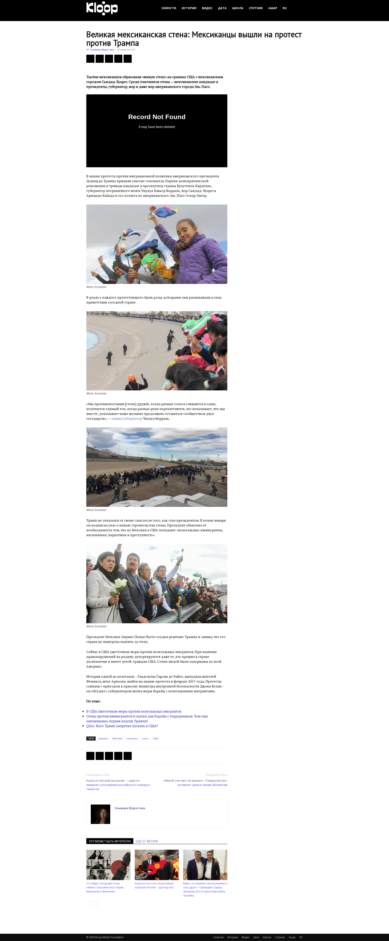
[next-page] (95, 903)
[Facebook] (90, 59)
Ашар (272, 8)
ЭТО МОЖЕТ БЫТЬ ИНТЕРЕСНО (110, 841)
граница (103, 738)
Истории (189, 8)
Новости (169, 8)
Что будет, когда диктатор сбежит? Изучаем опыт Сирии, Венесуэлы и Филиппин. (105, 887)
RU (285, 8)
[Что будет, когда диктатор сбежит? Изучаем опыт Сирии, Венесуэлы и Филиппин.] (108, 865)
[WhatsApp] (128, 59)
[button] (298, 8)
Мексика (117, 738)
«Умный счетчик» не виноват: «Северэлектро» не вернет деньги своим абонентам (195, 783)
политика (132, 738)
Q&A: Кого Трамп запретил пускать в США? (122, 726)
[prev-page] (88, 903)
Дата (222, 8)
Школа (237, 8)
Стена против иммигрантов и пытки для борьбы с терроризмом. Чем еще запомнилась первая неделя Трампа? (147, 718)
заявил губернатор (126, 418)
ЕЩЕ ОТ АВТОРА (147, 841)
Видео (207, 8)
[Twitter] (100, 59)
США (155, 738)
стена (145, 738)
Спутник (256, 8)
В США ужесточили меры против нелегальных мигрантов (133, 711)
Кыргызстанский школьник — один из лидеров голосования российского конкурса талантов (118, 785)
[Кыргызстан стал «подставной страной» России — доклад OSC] (157, 865)
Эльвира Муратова (102, 49)
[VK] (109, 59)
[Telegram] (118, 59)
